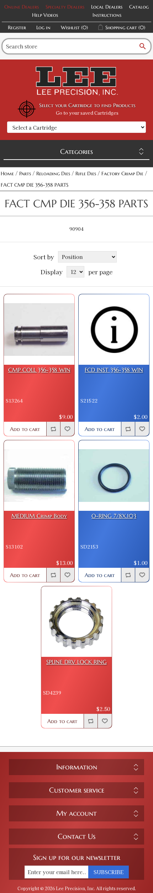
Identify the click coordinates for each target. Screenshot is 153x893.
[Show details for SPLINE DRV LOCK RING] (76, 621)
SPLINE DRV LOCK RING (76, 662)
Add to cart (25, 429)
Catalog (139, 7)
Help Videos (45, 15)
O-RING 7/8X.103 (113, 516)
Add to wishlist (67, 429)
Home (7, 173)
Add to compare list (53, 429)
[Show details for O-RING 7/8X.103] (114, 475)
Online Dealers (21, 7)
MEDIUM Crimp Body (39, 516)
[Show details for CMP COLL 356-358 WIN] (39, 329)
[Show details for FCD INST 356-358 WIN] (114, 329)
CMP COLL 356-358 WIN (39, 370)
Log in (43, 27)
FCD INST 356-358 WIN (114, 370)
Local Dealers (106, 7)
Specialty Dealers (65, 7)
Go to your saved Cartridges (87, 112)
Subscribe (108, 872)
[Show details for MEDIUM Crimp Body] (39, 475)
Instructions (107, 15)
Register (17, 27)
